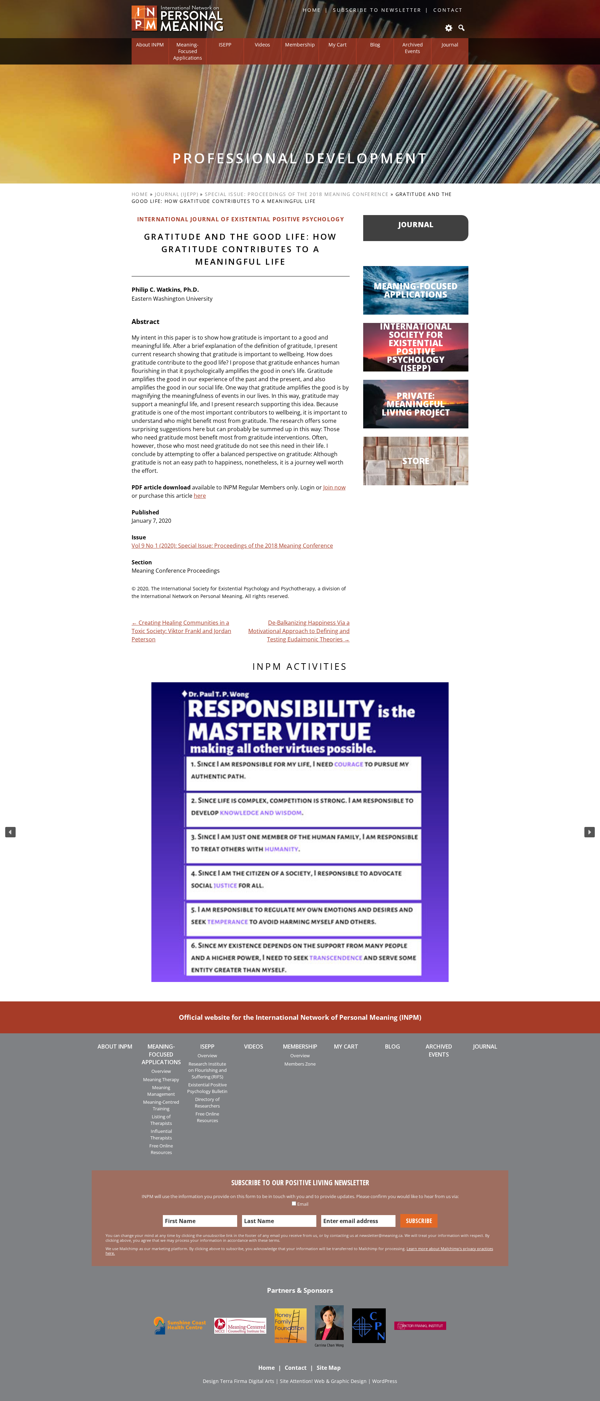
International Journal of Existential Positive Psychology (240, 219)
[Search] (460, 28)
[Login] (448, 28)
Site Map (329, 1368)
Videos (262, 44)
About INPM (150, 44)
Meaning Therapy (161, 1079)
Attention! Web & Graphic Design (328, 1381)
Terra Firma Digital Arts (247, 1381)
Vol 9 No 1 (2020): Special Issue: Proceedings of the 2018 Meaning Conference (232, 545)
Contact (448, 10)
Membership (300, 44)
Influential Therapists (161, 1134)
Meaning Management (161, 1090)
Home (312, 10)
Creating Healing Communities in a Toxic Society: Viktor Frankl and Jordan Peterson (181, 631)
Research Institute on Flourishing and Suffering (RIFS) (207, 1070)
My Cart (337, 44)
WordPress (384, 1381)
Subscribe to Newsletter (377, 10)
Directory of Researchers (207, 1102)
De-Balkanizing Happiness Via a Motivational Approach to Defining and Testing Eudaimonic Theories (299, 631)
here (200, 495)
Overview (161, 1071)
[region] (300, 832)
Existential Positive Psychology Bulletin (207, 1088)
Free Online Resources (161, 1149)
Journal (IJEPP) (176, 194)
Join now (334, 487)
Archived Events (412, 47)
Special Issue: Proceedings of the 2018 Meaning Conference (297, 194)
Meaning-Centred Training (161, 1105)
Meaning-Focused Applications (187, 51)
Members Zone (300, 1064)
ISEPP (225, 44)
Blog (375, 44)
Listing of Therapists (161, 1119)
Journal (450, 44)
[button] (10, 832)
